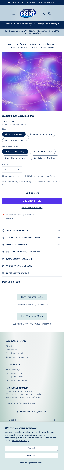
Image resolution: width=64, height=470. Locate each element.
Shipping (5, 124)
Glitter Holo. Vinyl (43, 151)
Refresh (9, 218)
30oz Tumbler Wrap (16, 140)
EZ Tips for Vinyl (14, 377)
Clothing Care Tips (15, 353)
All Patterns (22, 44)
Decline (31, 455)
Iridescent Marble (19, 47)
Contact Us (11, 349)
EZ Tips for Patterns (16, 380)
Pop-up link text (11, 281)
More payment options (32, 207)
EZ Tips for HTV (14, 373)
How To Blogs (13, 369)
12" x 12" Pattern (14, 134)
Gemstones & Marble (43, 44)
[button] (14, 13)
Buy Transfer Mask (32, 316)
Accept (31, 448)
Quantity (6, 164)
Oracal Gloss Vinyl (15, 151)
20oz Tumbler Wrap (41, 134)
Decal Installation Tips (18, 357)
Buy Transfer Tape (32, 297)
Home (10, 44)
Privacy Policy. (20, 440)
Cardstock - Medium (45, 158)
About (9, 346)
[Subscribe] (54, 420)
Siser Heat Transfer (15, 158)
